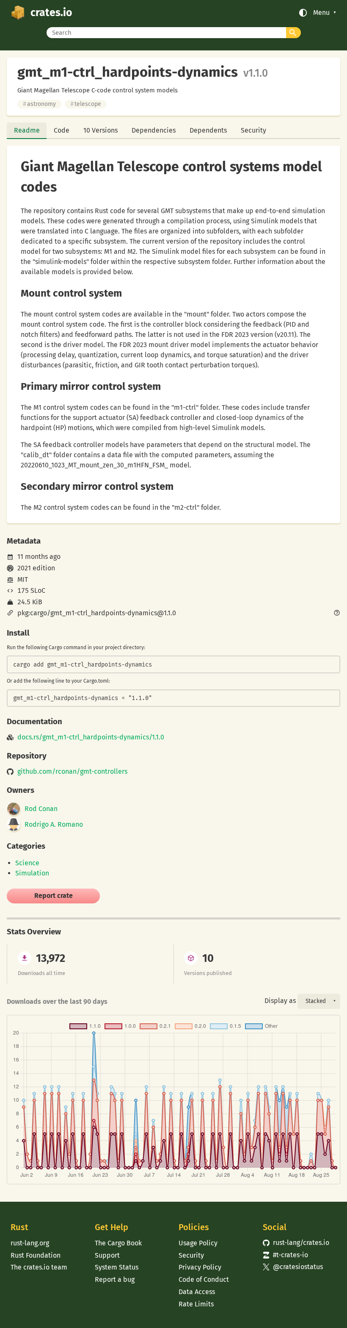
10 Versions (100, 130)
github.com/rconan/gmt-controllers (72, 771)
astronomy (39, 104)
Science (27, 863)
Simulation (32, 873)
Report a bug (115, 1279)
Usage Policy (198, 1243)
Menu (321, 13)
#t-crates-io (285, 1255)
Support (107, 1255)
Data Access (197, 1292)
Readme (27, 130)
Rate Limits (196, 1304)
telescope (85, 104)
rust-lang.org (30, 1243)
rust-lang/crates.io (296, 1243)
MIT (22, 579)
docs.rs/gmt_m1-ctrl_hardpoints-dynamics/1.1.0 (90, 737)
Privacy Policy (200, 1267)
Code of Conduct (204, 1279)
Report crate (53, 896)
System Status (116, 1267)
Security (253, 130)
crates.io (51, 12)
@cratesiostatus (293, 1267)
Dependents (208, 130)
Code (61, 130)
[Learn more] (336, 613)
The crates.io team (39, 1267)
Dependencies (154, 130)
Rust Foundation (36, 1255)
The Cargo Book (118, 1243)
